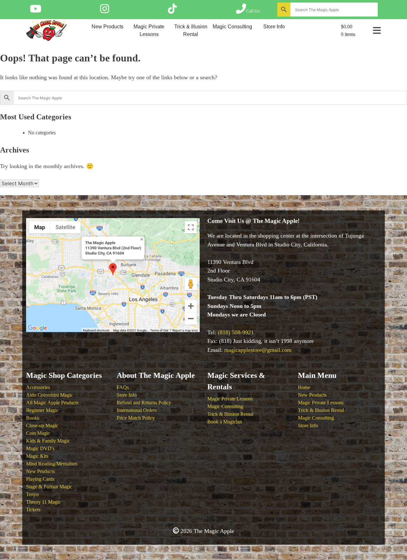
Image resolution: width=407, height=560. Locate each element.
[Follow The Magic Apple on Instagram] (104, 10)
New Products (107, 26)
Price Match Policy (136, 418)
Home (304, 387)
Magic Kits (37, 456)
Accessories (38, 387)
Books (32, 418)
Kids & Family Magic (48, 440)
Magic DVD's (40, 448)
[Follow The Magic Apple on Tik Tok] (172, 10)
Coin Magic (38, 433)
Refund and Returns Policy (144, 402)
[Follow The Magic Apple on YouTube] (35, 10)
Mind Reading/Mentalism (51, 463)
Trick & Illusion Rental (190, 30)
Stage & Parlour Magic (49, 486)
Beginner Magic (42, 410)
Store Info (274, 26)
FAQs (123, 387)
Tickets (33, 509)
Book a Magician (244, 48)
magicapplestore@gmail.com (258, 350)
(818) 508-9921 (236, 332)
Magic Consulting (232, 26)
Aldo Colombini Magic (49, 395)
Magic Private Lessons (149, 30)
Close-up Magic (42, 425)
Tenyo (32, 494)
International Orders (137, 410)
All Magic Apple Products (52, 402)
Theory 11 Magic (43, 502)
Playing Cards (40, 479)
